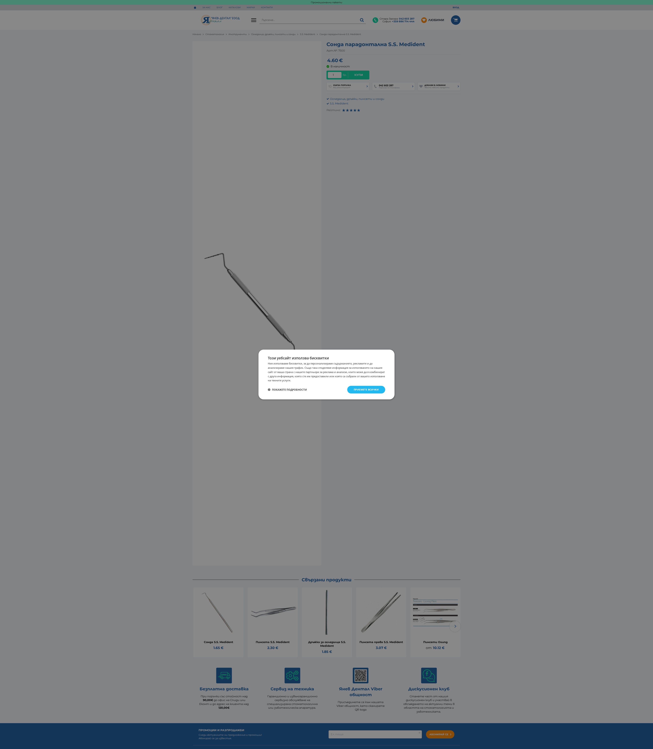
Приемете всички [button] (366, 389)
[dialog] (326, 375)
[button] (287, 390)
